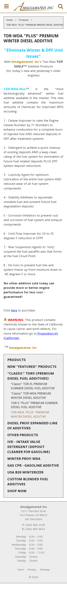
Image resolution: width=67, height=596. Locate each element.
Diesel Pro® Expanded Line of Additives (32, 426)
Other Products (22, 435)
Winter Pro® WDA (23, 459)
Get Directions (33, 519)
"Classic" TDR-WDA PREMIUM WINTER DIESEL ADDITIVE (31, 396)
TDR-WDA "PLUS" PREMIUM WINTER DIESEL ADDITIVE (30, 414)
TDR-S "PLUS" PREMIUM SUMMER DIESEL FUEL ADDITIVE (34, 405)
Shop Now (16, 491)
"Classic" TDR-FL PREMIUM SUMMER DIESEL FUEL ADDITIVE (33, 386)
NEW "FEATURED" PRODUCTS (31, 367)
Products (16, 360)
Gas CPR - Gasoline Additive (33, 466)
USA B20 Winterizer (25, 473)
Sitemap (45, 570)
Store (21, 570)
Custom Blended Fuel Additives (27, 482)
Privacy (32, 570)
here (14, 310)
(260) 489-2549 (35, 525)
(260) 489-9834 (35, 529)
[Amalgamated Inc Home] (33, 6)
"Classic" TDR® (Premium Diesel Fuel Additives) (30, 376)
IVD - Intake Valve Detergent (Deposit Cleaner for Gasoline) (28, 447)
